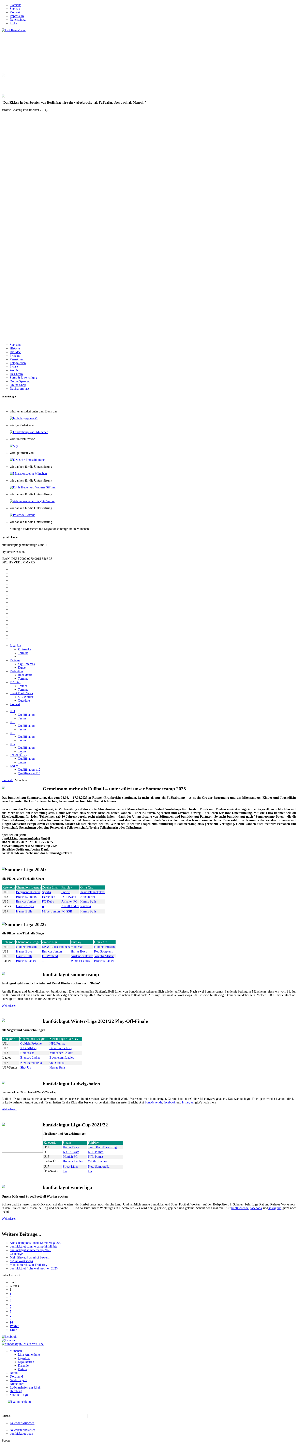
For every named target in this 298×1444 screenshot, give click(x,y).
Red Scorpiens (103, 930)
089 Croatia (56, 1042)
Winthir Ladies (80, 940)
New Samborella (31, 1042)
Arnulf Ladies (70, 885)
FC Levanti (68, 876)
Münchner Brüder (60, 1032)
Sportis (46, 871)
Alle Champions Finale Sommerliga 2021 (36, 1222)
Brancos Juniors (26, 876)
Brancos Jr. (27, 1032)
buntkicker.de (153, 1081)
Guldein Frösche (26, 926)
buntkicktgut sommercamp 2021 (30, 1229)
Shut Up (25, 1046)
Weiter (14, 1305)
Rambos (85, 885)
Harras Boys (24, 930)
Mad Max (77, 926)
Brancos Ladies (26, 940)
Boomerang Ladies (61, 1036)
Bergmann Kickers (28, 871)
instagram (187, 1081)
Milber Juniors (51, 890)
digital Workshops (21, 1240)
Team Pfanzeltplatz (92, 871)
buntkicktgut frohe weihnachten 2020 (34, 1247)
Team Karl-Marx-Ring (102, 1126)
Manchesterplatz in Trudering (28, 1244)
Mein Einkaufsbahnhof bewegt (29, 1236)
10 (11, 1301)
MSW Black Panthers (56, 926)
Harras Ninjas (25, 885)
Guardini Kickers (60, 1027)
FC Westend (50, 935)
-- (43, 885)
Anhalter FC (88, 876)
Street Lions (70, 1146)
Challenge (16, 1233)
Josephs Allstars (104, 935)
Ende (13, 1309)
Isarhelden (48, 876)
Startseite (7, 759)
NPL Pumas (57, 1022)
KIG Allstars (28, 1027)
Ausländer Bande (82, 935)
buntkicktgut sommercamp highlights (33, 1225)
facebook (170, 1081)
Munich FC (70, 1136)
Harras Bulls (88, 880)
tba (65, 1150)
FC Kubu (48, 880)
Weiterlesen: (9, 985)
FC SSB (66, 890)
